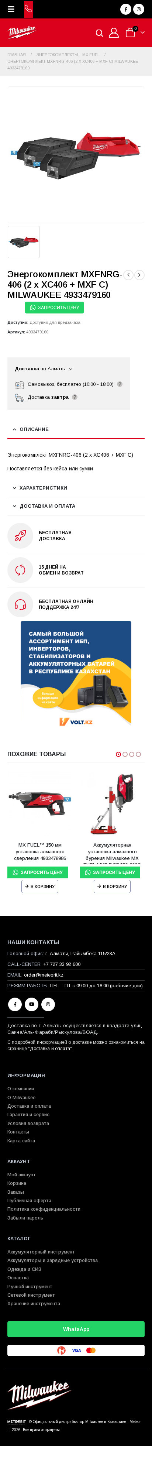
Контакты (18, 1132)
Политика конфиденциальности (43, 1209)
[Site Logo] (22, 33)
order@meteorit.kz (43, 975)
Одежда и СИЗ (24, 1269)
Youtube (31, 1004)
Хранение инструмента (33, 1303)
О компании (20, 1088)
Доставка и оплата (50, 1048)
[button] (13, 9)
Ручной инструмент (29, 1286)
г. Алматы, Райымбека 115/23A (80, 953)
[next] (139, 275)
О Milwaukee (21, 1097)
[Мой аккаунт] (114, 33)
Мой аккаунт (21, 1174)
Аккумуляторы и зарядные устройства (52, 1260)
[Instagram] (138, 9)
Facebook (15, 1004)
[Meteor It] (16, 1422)
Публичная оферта (29, 1200)
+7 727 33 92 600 (61, 964)
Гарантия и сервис (28, 1114)
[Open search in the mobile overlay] (99, 33)
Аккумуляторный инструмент (41, 1252)
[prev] (128, 275)
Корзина (16, 1183)
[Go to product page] (39, 803)
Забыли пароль (25, 1218)
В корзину (43, 886)
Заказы (15, 1192)
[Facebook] (125, 9)
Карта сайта (21, 1140)
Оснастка (18, 1277)
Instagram (48, 1004)
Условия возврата (28, 1123)
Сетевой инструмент (31, 1295)
